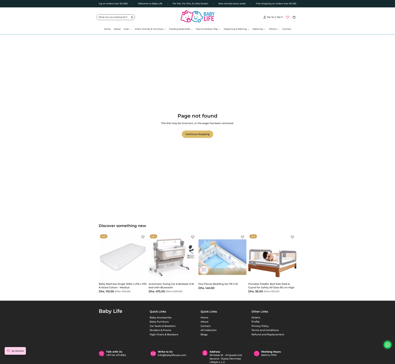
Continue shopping (197, 134)
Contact (206, 325)
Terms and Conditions (265, 330)
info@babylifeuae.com (172, 355)
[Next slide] (142, 257)
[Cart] (294, 17)
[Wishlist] (288, 17)
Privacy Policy (260, 325)
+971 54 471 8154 (116, 355)
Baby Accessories (160, 317)
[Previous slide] (103, 257)
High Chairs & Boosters (164, 334)
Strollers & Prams (160, 330)
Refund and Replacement (268, 334)
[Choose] (192, 276)
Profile (256, 321)
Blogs (204, 334)
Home (204, 317)
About (204, 321)
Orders (256, 317)
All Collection (209, 330)
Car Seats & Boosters (163, 325)
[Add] (142, 276)
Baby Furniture (159, 321)
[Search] (132, 17)
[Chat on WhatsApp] (387, 345)
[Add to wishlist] (143, 237)
